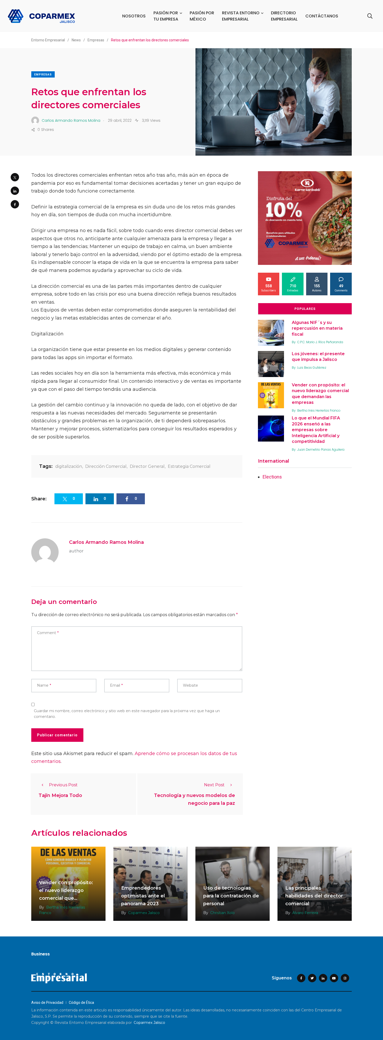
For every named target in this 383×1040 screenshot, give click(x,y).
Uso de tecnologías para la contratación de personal (231, 896)
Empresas (43, 74)
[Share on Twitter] (15, 177)
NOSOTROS (134, 16)
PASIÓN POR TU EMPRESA (165, 16)
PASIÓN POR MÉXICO (202, 16)
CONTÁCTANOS (321, 16)
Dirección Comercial (106, 466)
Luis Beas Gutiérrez (311, 367)
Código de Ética (81, 1002)
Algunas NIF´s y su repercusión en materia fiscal (317, 328)
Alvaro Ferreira (305, 912)
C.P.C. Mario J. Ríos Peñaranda (320, 342)
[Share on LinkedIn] (15, 191)
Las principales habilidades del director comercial (314, 896)
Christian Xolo (222, 912)
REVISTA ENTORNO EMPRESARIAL (241, 16)
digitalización (68, 466)
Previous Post (63, 784)
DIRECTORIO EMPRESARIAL (284, 16)
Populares (305, 309)
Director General (147, 466)
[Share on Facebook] (15, 204)
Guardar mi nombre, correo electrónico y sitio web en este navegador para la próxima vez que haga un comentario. (127, 714)
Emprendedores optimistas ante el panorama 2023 (143, 896)
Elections (272, 477)
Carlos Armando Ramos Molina (106, 542)
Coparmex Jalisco (144, 912)
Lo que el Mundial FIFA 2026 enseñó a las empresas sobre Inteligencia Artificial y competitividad (316, 430)
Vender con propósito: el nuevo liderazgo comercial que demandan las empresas (66, 898)
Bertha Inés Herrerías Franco (319, 410)
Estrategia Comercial (189, 466)
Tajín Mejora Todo (60, 795)
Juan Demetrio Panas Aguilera (320, 449)
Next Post (214, 784)
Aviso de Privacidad (47, 1002)
